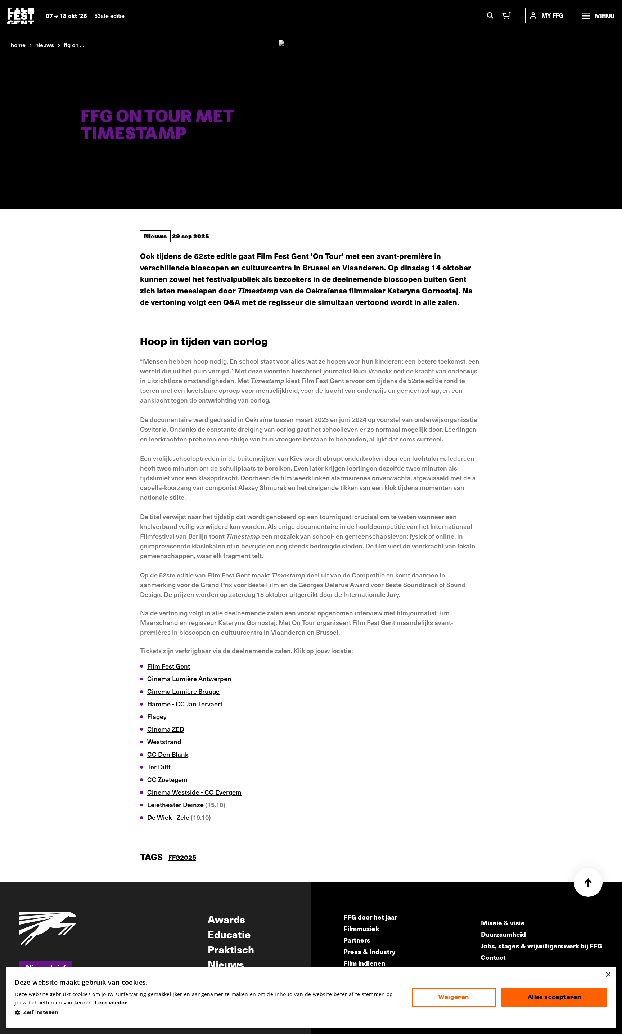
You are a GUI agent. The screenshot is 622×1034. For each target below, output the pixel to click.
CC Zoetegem (167, 779)
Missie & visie (503, 922)
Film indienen (364, 962)
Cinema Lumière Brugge (183, 691)
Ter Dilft (159, 766)
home (18, 45)
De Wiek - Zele (168, 817)
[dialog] (311, 997)
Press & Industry (369, 951)
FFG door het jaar (370, 916)
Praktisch (231, 949)
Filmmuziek (361, 928)
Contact (493, 957)
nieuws (44, 45)
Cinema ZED (165, 728)
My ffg (552, 15)
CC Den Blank (167, 754)
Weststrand (164, 741)
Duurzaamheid (503, 934)
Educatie (229, 934)
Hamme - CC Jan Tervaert (184, 703)
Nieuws (155, 235)
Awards (226, 919)
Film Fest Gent (168, 665)
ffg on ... (74, 45)
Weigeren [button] (453, 997)
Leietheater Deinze (175, 804)
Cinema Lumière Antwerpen (189, 678)
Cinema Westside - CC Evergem (194, 791)
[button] (207, 1012)
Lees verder (111, 1003)
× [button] (607, 974)
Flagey (157, 716)
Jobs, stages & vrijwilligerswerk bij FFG (542, 945)
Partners (356, 939)
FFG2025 (182, 857)
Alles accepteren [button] (554, 997)
